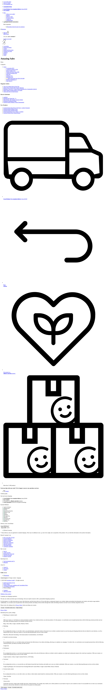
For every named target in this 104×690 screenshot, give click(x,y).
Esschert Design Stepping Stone (10, 110)
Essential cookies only (10, 607)
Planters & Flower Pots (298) (12, 72)
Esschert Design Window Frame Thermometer (13, 102)
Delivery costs (9, 16)
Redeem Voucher (7, 556)
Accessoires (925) (10, 68)
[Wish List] (4, 41)
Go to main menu (7, 1)
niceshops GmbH (11, 580)
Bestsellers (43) (9, 77)
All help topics (9, 20)
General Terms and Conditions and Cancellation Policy (15, 585)
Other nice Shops (7, 591)
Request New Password (8, 553)
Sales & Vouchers (7, 544)
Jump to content (6, 3)
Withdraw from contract (6, 594)
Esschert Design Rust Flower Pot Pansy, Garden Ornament (16, 107)
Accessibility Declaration (9, 586)
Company (5, 590)
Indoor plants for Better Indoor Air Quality (12, 90)
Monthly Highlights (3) (11, 79)
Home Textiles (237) (10, 70)
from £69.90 (15, 9)
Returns (8, 15)
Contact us (8, 19)
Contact (5, 569)
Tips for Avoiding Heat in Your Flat (11, 86)
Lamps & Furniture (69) (11, 73)
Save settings (4, 687)
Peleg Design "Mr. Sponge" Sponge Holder (13, 99)
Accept (2, 607)
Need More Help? (7, 545)
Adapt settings (19, 607)
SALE (4, 67)
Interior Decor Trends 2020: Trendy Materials (13, 87)
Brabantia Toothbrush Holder (9, 101)
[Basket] (53, 43)
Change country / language (15, 577)
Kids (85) (8, 74)
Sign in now (6, 34)
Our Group (5, 568)
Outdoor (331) (9, 75)
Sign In (5, 551)
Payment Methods (7, 538)
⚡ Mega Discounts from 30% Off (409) (15, 78)
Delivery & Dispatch (8, 540)
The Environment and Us (9, 561)
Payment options (10, 17)
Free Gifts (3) (9, 81)
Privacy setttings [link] (7, 587)
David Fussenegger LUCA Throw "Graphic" (13, 111)
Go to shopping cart (7, 4)
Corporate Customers (8, 546)
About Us (5, 567)
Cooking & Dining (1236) (12, 69)
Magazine (5, 562)
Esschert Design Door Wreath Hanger (11, 113)
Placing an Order (7, 541)
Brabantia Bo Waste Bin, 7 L (9, 98)
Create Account (6, 552)
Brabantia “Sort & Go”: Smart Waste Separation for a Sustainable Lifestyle (20, 89)
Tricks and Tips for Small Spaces (10, 91)
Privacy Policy (6, 584)
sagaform (5, 97)
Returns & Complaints (8, 542)
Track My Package (7, 555)
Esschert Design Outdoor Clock (10, 109)
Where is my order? (10, 14)
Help (4, 12)
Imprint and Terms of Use (9, 582)
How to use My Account (8, 537)
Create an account (7, 39)
